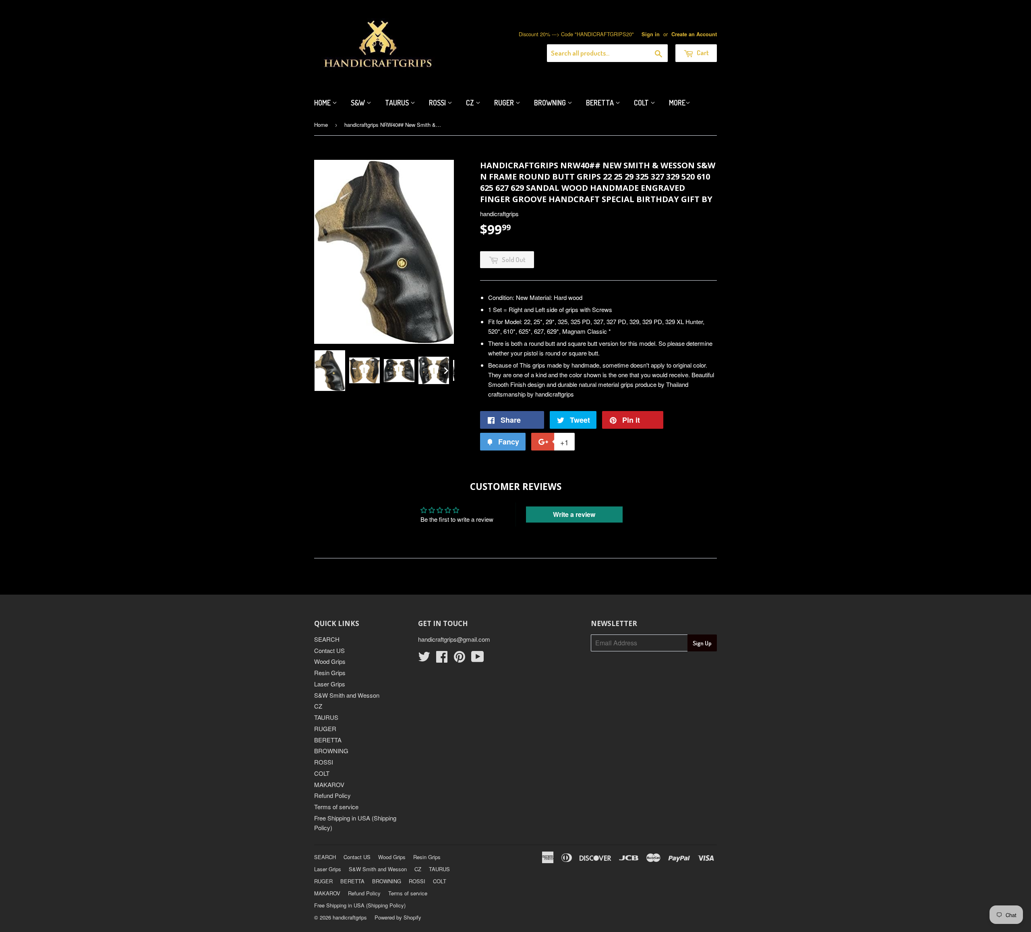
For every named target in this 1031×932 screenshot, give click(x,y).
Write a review (574, 514)
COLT (321, 773)
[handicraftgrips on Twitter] (424, 659)
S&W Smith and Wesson (346, 695)
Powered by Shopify (398, 917)
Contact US (329, 650)
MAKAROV (329, 784)
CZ (471, 102)
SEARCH (327, 639)
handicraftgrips (350, 917)
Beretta (600, 102)
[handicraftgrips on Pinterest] (459, 659)
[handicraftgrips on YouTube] (477, 659)
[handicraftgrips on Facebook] (442, 659)
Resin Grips (330, 672)
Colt (642, 102)
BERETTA (328, 740)
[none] (330, 370)
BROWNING (331, 750)
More (677, 102)
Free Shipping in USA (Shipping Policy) (360, 905)
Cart (702, 52)
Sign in (651, 34)
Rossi (438, 102)
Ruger (505, 102)
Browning (550, 102)
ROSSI (323, 762)
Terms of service (336, 806)
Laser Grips (329, 684)
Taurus (397, 102)
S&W (358, 102)
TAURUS (326, 717)
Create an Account (694, 34)
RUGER (325, 728)
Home (323, 102)
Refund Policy (332, 795)
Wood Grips (330, 661)
